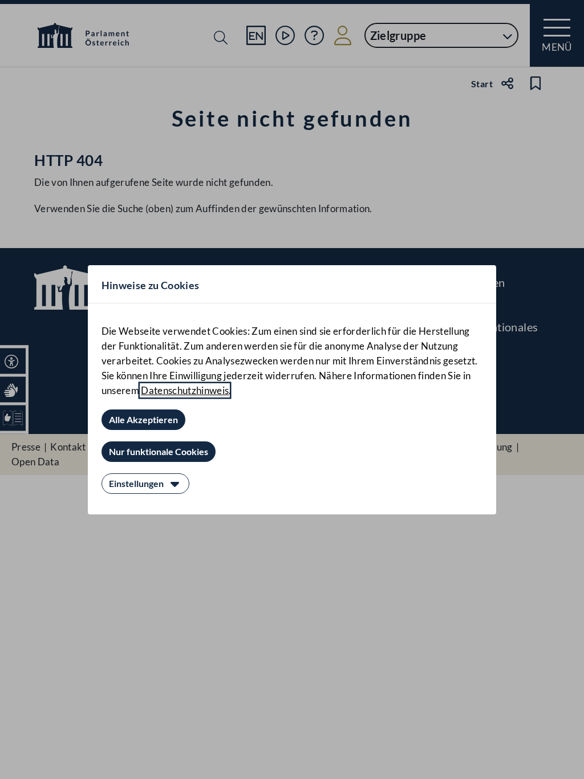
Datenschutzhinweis (185, 390)
